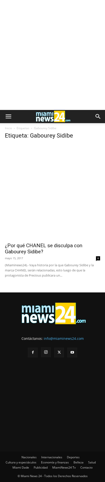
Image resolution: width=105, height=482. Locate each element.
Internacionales (51, 457)
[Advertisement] (52, 54)
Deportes (73, 457)
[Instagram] (46, 352)
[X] (59, 352)
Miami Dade (20, 467)
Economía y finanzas (55, 462)
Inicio (8, 128)
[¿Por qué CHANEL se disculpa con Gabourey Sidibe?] (52, 191)
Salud (92, 462)
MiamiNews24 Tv (64, 467)
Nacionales (29, 457)
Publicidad (41, 467)
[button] (8, 116)
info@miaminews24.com (64, 338)
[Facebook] (33, 352)
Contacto (86, 467)
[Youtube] (72, 352)
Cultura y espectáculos (21, 462)
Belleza (79, 462)
